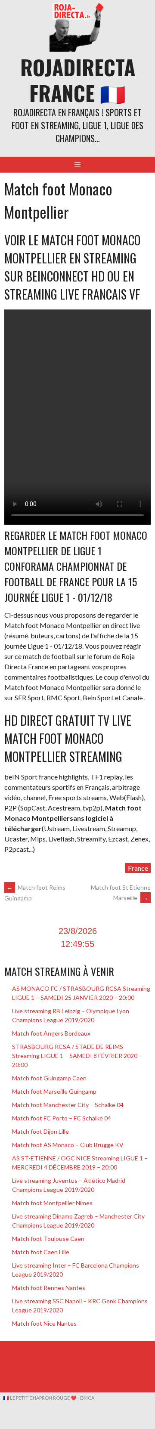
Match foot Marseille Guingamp (54, 1091)
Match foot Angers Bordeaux (51, 1033)
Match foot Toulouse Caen (48, 1238)
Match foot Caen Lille (40, 1252)
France (138, 868)
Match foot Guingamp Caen (49, 1078)
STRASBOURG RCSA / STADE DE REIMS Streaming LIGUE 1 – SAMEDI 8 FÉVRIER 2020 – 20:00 (77, 1055)
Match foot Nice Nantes (44, 1323)
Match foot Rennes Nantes (48, 1287)
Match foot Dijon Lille (40, 1131)
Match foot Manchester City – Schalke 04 (68, 1104)
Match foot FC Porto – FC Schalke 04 (61, 1118)
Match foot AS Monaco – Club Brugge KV (68, 1144)
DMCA (87, 1398)
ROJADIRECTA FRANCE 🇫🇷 (77, 80)
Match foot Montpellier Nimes (52, 1202)
